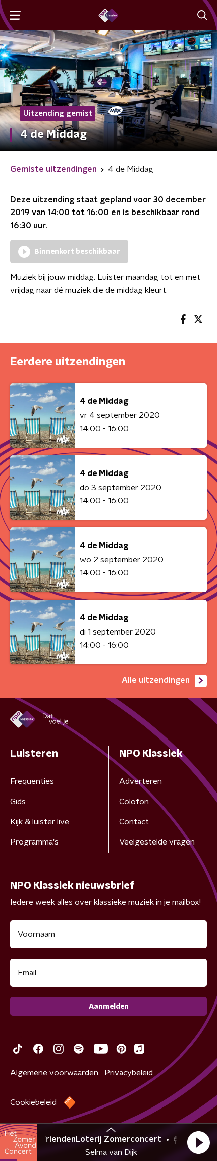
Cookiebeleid (33, 1102)
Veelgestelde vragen (157, 842)
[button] (198, 1142)
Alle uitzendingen (156, 680)
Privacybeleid (128, 1073)
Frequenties (32, 781)
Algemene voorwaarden (54, 1073)
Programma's (34, 842)
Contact (134, 822)
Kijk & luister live (39, 822)
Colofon (134, 802)
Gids (18, 802)
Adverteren (140, 781)
